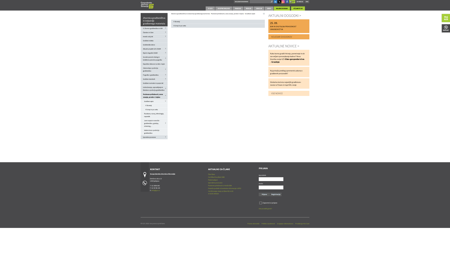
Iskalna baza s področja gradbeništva (151, 131)
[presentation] (210, 8)
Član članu (211, 174)
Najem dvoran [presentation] (282, 8)
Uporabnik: (262, 175)
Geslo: (261, 183)
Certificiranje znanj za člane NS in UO (220, 191)
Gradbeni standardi (149, 79)
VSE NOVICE (277, 93)
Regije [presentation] (248, 8)
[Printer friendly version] (264, 13)
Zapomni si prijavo (269, 203)
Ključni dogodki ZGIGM (150, 53)
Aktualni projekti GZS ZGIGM (152, 49)
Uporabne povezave (149, 137)
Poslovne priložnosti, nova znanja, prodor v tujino (153, 95)
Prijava (264, 194)
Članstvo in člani (148, 32)
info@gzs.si (156, 190)
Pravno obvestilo (253, 224)
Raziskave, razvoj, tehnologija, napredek (154, 115)
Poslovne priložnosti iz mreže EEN (220, 185)
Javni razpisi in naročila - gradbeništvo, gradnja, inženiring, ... (152, 123)
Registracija (275, 194)
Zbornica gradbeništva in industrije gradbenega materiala (154, 20)
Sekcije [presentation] (259, 8)
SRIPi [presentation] (269, 8)
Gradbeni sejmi (149, 101)
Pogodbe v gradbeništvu (151, 75)
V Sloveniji (148, 105)
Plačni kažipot (213, 180)
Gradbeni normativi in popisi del (153, 83)
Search (271, 1)
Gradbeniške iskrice (149, 45)
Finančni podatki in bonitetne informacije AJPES (224, 188)
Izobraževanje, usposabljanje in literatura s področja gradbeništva (153, 88)
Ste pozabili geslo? (265, 209)
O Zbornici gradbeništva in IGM (153, 28)
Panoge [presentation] (238, 8)
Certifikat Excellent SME (216, 177)
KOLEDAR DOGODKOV (281, 36)
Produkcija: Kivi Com (302, 224)
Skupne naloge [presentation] (224, 8)
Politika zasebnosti (268, 224)
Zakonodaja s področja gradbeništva (150, 69)
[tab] (210, 8)
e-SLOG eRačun (213, 194)
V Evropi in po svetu (151, 110)
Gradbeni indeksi (148, 41)
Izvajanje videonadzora (285, 224)
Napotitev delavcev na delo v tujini (154, 64)
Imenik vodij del (148, 37)
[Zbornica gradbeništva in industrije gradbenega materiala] (147, 4)
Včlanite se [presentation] (298, 8)
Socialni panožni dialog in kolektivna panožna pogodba (152, 58)
